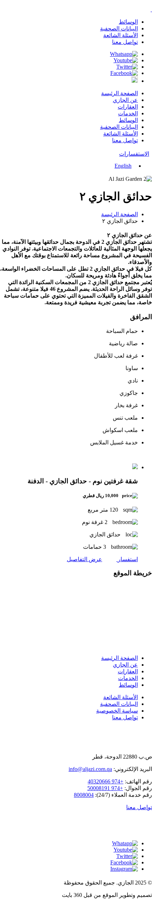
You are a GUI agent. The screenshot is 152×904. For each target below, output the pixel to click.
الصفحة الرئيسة (119, 93)
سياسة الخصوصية (117, 711)
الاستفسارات (134, 154)
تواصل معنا (125, 42)
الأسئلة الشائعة (120, 35)
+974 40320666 (105, 781)
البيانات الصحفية (119, 28)
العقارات (128, 107)
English (123, 166)
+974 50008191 (105, 788)
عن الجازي (125, 100)
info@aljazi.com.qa (90, 769)
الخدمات (128, 113)
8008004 (84, 795)
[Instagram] (134, 81)
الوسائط (128, 22)
